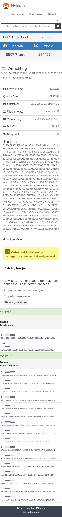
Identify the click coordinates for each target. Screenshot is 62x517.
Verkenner (17, 14)
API (58, 19)
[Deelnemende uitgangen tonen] (4, 332)
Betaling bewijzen (15, 268)
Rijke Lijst (54, 14)
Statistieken (36, 14)
